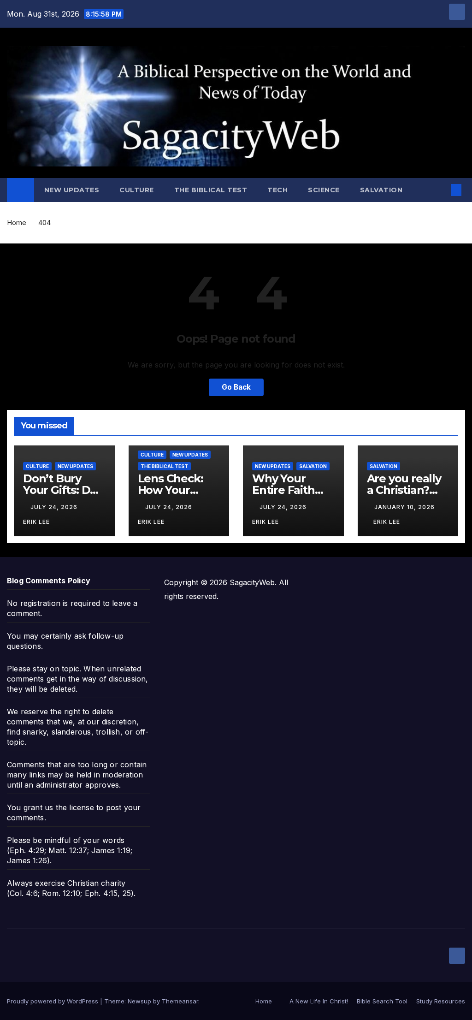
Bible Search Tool (382, 1001)
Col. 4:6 (24, 893)
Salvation (381, 190)
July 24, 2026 (54, 507)
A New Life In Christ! (318, 1001)
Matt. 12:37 (67, 850)
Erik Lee (386, 521)
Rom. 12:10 (61, 893)
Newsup (139, 1001)
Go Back (236, 387)
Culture (136, 190)
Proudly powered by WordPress (53, 1001)
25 (127, 893)
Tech (277, 190)
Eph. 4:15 (101, 893)
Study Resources (440, 1001)
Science (324, 190)
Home (16, 222)
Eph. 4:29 (27, 850)
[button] (441, 190)
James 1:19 (110, 850)
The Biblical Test (211, 190)
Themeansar (180, 1001)
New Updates (72, 190)
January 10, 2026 (404, 507)
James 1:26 (27, 860)
